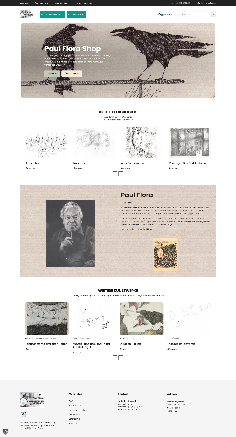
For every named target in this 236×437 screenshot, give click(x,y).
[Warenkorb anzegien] (159, 14)
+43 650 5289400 (182, 3)
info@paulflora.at (208, 3)
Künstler (89, 338)
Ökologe (53, 338)
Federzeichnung (79, 338)
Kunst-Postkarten (127, 338)
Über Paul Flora (144, 229)
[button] (5, 431)
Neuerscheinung (42, 338)
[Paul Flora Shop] (27, 14)
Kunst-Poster (30, 338)
